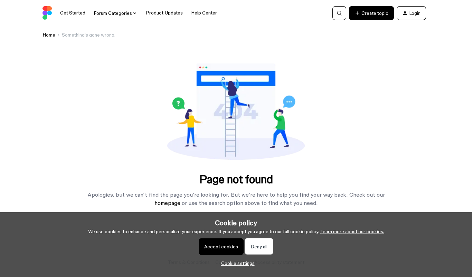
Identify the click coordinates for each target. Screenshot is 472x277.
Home (49, 35)
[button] (371, 13)
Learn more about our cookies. (352, 231)
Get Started (72, 13)
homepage (167, 203)
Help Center (204, 13)
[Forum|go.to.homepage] (47, 13)
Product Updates (164, 13)
